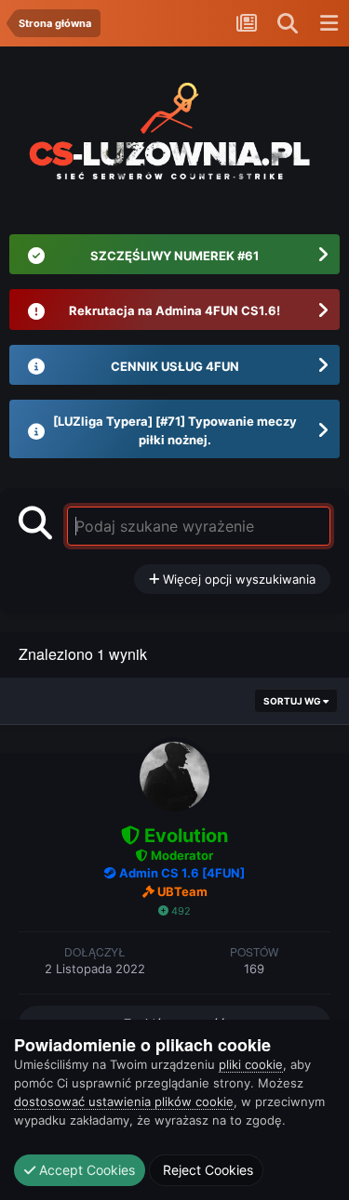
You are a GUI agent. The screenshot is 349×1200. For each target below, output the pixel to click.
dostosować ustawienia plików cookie (124, 1101)
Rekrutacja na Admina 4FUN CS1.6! (174, 310)
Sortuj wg (293, 700)
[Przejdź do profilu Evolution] (174, 776)
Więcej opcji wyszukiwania (237, 579)
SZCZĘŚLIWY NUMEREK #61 (174, 255)
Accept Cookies (85, 1170)
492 (179, 910)
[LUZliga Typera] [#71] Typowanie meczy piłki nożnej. (175, 430)
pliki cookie (251, 1064)
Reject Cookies (206, 1170)
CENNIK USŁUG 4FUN (175, 366)
